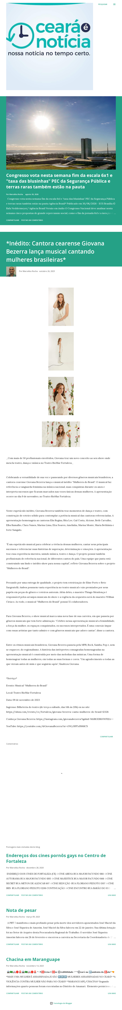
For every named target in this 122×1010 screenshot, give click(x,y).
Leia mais (112, 895)
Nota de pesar (21, 910)
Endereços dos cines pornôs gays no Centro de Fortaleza (56, 858)
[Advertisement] (61, 825)
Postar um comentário (32, 220)
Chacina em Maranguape (33, 959)
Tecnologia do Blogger (62, 1003)
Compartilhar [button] (12, 220)
